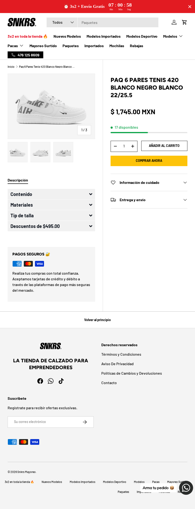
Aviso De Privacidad (117, 363)
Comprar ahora (149, 161)
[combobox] (102, 22)
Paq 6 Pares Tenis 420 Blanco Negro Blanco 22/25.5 (47, 66)
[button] (51, 194)
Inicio (11, 66)
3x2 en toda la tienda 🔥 (28, 36)
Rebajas (136, 45)
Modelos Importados (104, 36)
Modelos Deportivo (141, 36)
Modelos (139, 481)
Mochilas (116, 45)
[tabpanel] (51, 212)
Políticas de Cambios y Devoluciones (131, 373)
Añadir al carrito (164, 146)
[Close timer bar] (190, 6)
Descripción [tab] (18, 180)
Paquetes (71, 45)
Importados (94, 45)
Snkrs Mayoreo (26, 471)
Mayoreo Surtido (43, 45)
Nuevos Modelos (67, 36)
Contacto (109, 382)
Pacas (156, 481)
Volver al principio (97, 320)
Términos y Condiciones (121, 354)
